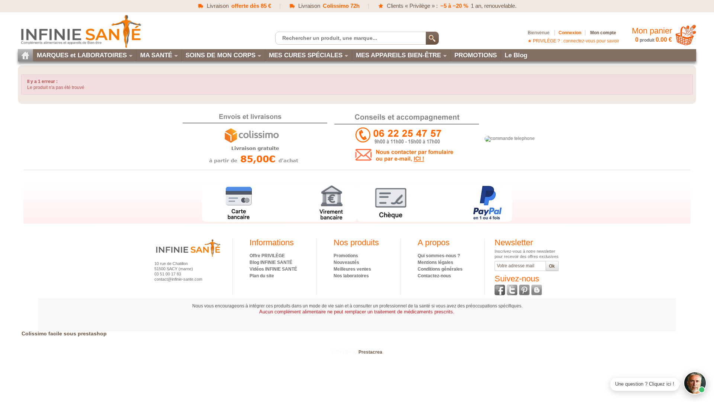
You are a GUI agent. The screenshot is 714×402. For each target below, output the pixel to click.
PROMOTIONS (475, 55)
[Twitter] (512, 290)
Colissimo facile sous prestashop (64, 333)
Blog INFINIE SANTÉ (271, 262)
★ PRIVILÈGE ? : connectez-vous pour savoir (573, 41)
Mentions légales (435, 262)
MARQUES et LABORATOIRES (82, 55)
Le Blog (516, 55)
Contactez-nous (434, 275)
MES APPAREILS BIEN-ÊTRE (398, 55)
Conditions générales (440, 269)
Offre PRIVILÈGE (267, 255)
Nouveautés (346, 262)
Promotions (346, 255)
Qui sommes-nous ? (439, 255)
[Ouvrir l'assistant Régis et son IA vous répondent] (695, 383)
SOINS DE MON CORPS (220, 55)
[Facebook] (500, 290)
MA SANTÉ (156, 55)
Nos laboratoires (351, 275)
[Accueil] (25, 55)
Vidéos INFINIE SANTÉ (273, 269)
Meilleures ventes (352, 269)
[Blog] (536, 290)
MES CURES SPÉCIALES (305, 55)
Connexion (570, 32)
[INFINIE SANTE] (80, 31)
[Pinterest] (524, 290)
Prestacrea (370, 352)
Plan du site (262, 275)
